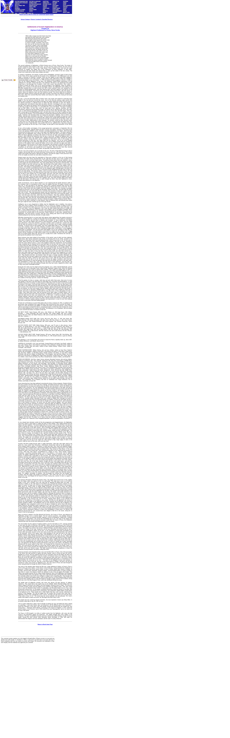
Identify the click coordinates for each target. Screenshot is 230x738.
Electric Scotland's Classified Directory (42, 19)
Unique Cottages (25, 19)
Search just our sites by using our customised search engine (36, 14)
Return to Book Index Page (45, 624)
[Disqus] (27, 666)
